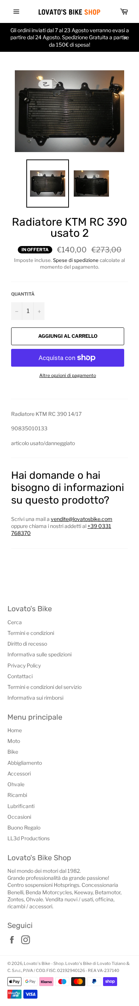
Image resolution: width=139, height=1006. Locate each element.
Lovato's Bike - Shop (44, 963)
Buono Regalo (23, 827)
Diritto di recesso (27, 643)
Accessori (19, 773)
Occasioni (19, 817)
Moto (13, 741)
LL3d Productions (28, 838)
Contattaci (20, 676)
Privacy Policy (24, 665)
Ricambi (17, 795)
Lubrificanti (20, 806)
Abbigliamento (24, 763)
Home (14, 730)
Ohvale (15, 784)
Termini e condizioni (30, 633)
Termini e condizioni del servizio (44, 687)
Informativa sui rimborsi (35, 697)
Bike (12, 751)
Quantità (22, 294)
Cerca (14, 622)
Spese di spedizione (76, 260)
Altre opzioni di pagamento (67, 375)
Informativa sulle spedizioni (39, 654)
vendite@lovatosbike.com (81, 519)
